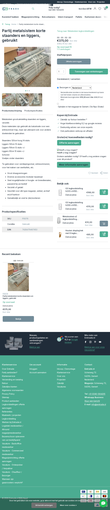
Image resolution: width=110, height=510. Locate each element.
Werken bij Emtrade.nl (11, 422)
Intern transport (65, 17)
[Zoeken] (33, 8)
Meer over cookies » (68, 505)
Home (13, 24)
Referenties (7, 411)
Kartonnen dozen (93, 17)
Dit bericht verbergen (44, 505)
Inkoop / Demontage (65, 2)
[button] (26, 90)
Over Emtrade (8, 369)
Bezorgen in (65, 87)
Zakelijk (60, 6)
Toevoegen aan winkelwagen (89, 71)
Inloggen (33, 369)
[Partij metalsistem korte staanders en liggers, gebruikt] (18, 277)
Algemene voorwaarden (12, 390)
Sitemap (5, 397)
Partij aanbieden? (9, 372)
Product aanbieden (10, 401)
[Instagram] (90, 342)
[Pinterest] (95, 342)
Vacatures (69, 6)
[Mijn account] (95, 8)
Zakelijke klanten (9, 387)
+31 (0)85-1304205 (97, 394)
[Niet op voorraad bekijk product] (104, 223)
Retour (5, 383)
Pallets (79, 17)
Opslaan (94, 173)
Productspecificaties (33, 111)
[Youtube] (100, 342)
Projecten (101, 2)
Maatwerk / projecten (11, 415)
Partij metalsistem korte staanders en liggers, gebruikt (18, 297)
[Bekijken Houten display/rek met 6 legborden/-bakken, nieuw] (60, 235)
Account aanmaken (38, 372)
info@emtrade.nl (98, 404)
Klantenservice (81, 2)
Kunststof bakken (10, 17)
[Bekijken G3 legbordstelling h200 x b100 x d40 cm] (60, 207)
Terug (7, 24)
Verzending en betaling (12, 379)
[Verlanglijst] (99, 8)
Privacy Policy (8, 394)
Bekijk (18, 319)
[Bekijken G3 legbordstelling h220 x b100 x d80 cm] (60, 193)
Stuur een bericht (92, 401)
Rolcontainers (48, 17)
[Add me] (104, 192)
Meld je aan (35, 347)
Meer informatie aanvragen (73, 164)
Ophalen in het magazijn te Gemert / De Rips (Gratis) (81, 107)
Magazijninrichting (30, 17)
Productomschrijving (12, 111)
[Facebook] (86, 342)
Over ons (92, 2)
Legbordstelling (9, 419)
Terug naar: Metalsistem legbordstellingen (75, 31)
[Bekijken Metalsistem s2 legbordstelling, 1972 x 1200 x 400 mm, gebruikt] (59, 220)
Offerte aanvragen (74, 61)
